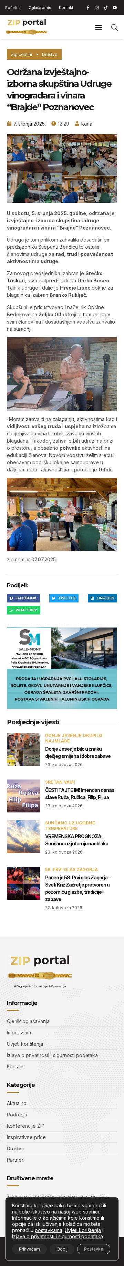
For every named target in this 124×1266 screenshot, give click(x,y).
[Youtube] (115, 7)
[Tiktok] (106, 7)
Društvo (50, 54)
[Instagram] (97, 7)
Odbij (62, 1249)
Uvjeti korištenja (83, 1230)
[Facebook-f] (88, 7)
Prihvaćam (29, 1249)
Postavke (93, 1249)
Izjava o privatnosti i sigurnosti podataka (57, 1236)
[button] (98, 27)
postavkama (48, 1230)
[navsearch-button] (115, 27)
